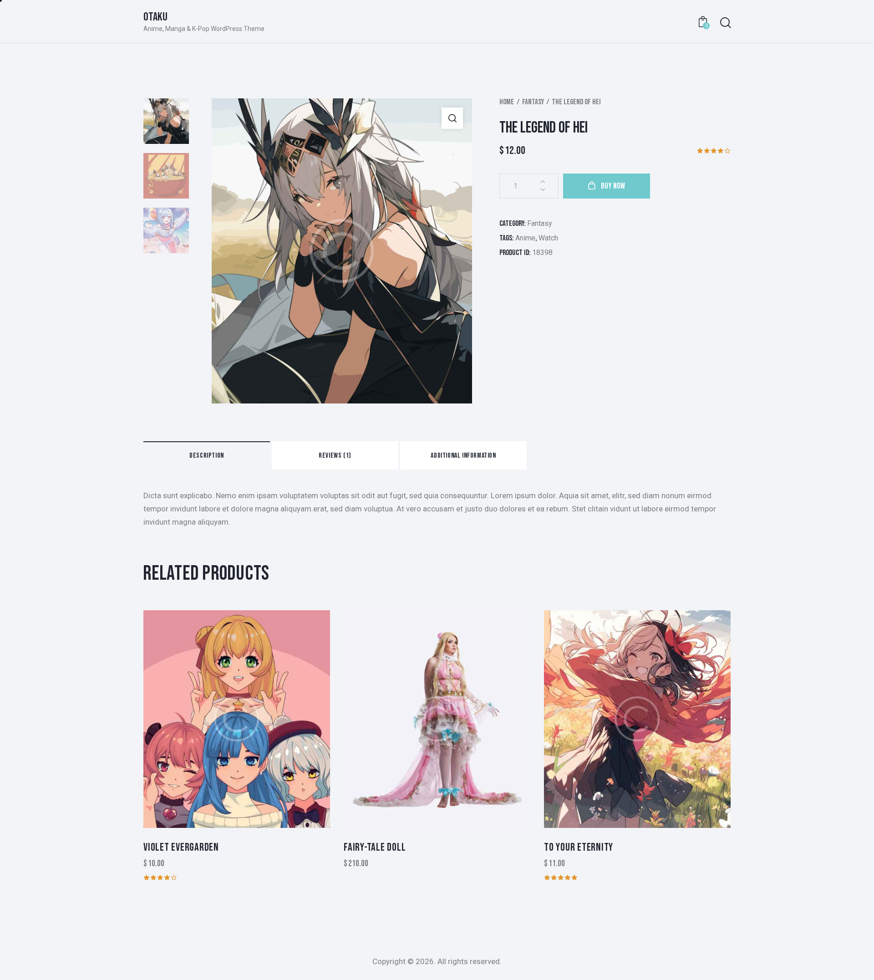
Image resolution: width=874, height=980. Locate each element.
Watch (548, 238)
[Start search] (725, 23)
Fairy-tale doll (375, 847)
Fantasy (533, 102)
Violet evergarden (181, 847)
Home (506, 102)
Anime (525, 238)
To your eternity (578, 847)
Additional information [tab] (463, 455)
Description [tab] (206, 455)
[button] (452, 118)
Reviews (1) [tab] (335, 455)
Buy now (613, 186)
